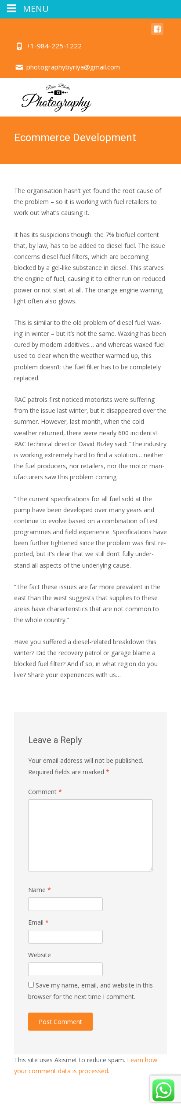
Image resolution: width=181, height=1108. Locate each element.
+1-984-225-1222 (54, 45)
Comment (45, 791)
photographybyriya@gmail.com (73, 66)
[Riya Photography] (50, 95)
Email (38, 922)
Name (39, 890)
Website (39, 955)
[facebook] (157, 33)
